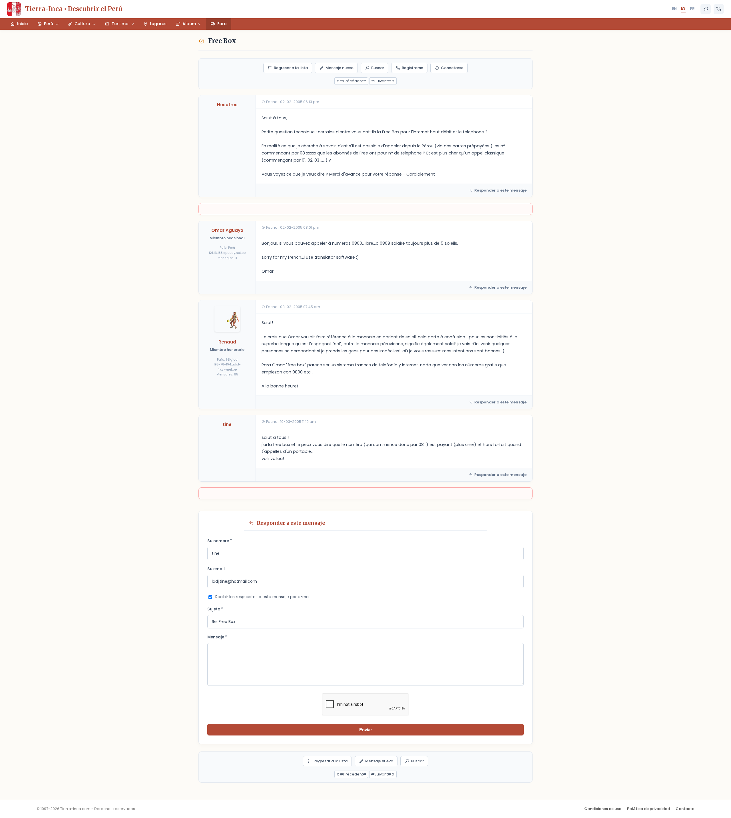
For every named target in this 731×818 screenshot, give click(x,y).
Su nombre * (219, 541)
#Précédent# (353, 81)
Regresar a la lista (291, 68)
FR (692, 8)
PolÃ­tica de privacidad (648, 808)
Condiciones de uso (602, 808)
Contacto (685, 808)
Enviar (365, 729)
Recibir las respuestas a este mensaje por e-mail (262, 597)
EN (674, 8)
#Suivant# (381, 81)
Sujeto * (215, 609)
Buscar (377, 68)
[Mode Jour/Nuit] (719, 9)
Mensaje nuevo (340, 68)
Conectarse (452, 68)
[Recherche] (705, 9)
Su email (216, 569)
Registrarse (412, 68)
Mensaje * (217, 637)
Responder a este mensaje (500, 190)
